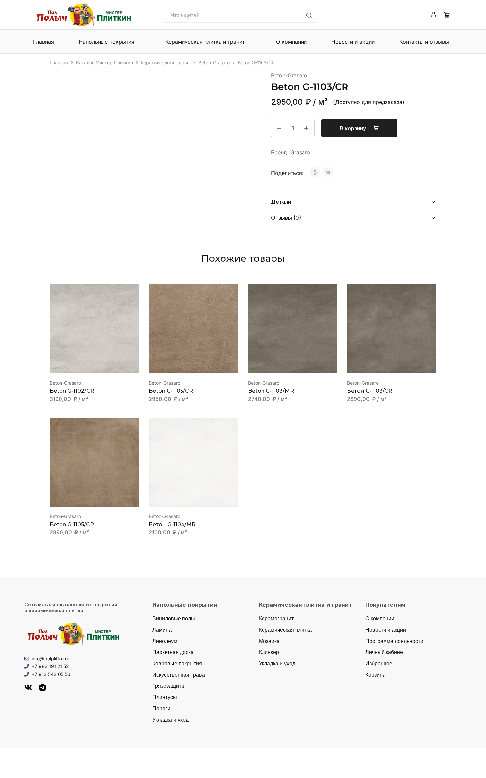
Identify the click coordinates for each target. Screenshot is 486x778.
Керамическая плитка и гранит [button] (205, 41)
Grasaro (300, 152)
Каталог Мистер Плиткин (104, 62)
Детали (281, 201)
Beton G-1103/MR (271, 391)
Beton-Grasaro (214, 62)
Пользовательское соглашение (431, 761)
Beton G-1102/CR (72, 391)
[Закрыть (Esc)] (478, 7)
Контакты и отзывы (424, 41)
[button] (86, 363)
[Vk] (28, 687)
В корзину (353, 128)
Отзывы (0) (286, 217)
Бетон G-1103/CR (369, 391)
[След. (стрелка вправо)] (474, 389)
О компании (291, 41)
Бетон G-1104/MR (172, 524)
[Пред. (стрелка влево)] (11, 389)
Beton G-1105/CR (171, 391)
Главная (43, 41)
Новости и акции (353, 41)
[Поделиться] (464, 7)
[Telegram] (42, 687)
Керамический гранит (165, 62)
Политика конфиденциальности (365, 761)
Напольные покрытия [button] (106, 41)
